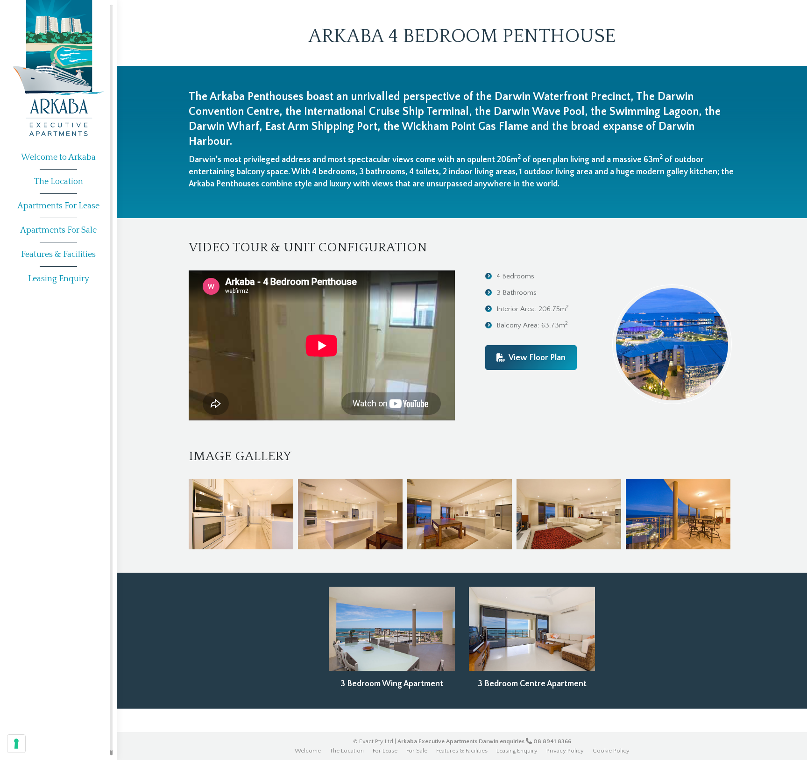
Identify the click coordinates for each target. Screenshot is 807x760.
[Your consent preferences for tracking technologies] (16, 744)
